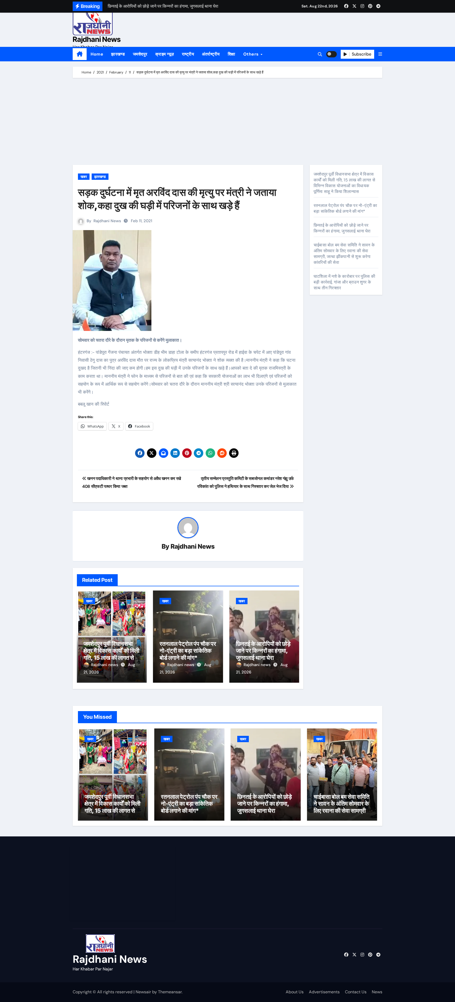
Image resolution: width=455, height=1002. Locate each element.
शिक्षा (231, 54)
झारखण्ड (118, 54)
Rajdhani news (105, 664)
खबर (84, 176)
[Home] (80, 54)
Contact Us (356, 992)
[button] (380, 54)
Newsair (143, 992)
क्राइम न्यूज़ (164, 54)
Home (97, 54)
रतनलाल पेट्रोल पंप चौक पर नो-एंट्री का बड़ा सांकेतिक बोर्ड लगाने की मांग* (188, 650)
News (377, 992)
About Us (295, 992)
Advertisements (324, 992)
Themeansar (170, 992)
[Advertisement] (228, 123)
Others (251, 54)
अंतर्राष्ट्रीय (211, 54)
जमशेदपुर (140, 54)
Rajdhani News (97, 39)
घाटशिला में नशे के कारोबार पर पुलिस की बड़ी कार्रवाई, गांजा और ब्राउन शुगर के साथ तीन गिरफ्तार (344, 282)
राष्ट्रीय (188, 54)
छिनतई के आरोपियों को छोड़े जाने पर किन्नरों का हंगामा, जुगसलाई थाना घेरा (263, 650)
